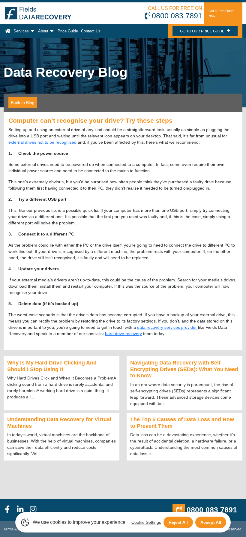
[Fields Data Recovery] (38, 13)
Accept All (210, 522)
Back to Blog (22, 102)
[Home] (8, 31)
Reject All (178, 522)
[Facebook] (10, 510)
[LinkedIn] (22, 510)
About (43, 31)
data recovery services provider (167, 327)
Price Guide (68, 31)
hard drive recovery (123, 333)
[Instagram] (35, 510)
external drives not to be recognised (42, 142)
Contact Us (90, 31)
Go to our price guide (202, 31)
